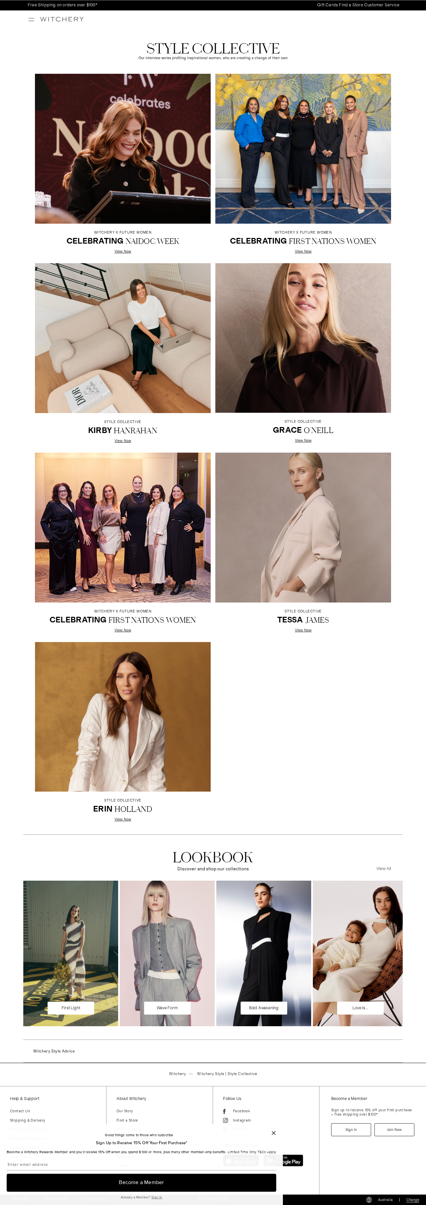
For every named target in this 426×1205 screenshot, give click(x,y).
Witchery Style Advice (54, 1051)
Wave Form (167, 1008)
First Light (71, 1008)
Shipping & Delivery (27, 1120)
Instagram (242, 1120)
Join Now (394, 1130)
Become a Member (141, 1182)
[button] (275, 1133)
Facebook (241, 1111)
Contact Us (20, 1111)
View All (383, 869)
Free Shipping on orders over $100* (63, 5)
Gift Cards (327, 5)
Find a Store (351, 5)
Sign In (156, 1197)
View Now (122, 819)
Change (412, 1200)
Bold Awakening (264, 1008)
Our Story (124, 1111)
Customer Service (381, 5)
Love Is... (360, 1008)
